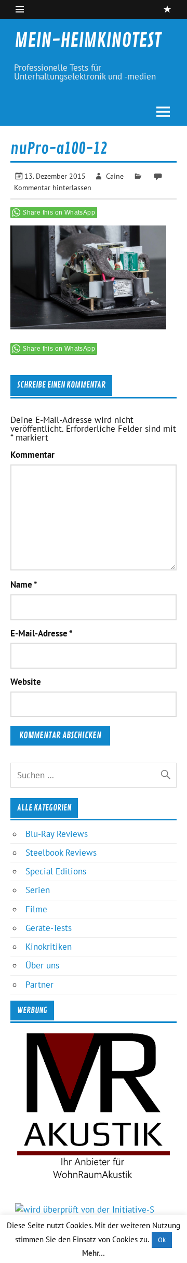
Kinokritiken (48, 946)
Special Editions (55, 871)
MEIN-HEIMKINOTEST (88, 40)
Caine (115, 176)
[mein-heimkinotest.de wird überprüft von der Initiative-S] (84, 1209)
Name (23, 584)
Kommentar (32, 454)
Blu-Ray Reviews (56, 834)
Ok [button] (162, 1239)
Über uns (42, 965)
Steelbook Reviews (61, 852)
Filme (36, 909)
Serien (37, 890)
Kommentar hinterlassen (52, 187)
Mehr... (93, 1253)
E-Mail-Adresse (41, 633)
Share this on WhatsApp (58, 212)
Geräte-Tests (48, 928)
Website (25, 681)
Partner (39, 984)
